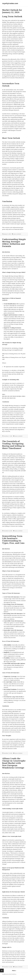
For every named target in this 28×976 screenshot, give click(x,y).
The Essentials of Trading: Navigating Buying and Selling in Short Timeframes (13, 445)
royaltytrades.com (10, 3)
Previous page (2, 970)
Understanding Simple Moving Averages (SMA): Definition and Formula (14, 243)
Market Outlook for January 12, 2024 (12, 11)
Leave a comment (17, 234)
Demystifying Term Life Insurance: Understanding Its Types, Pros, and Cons (13, 539)
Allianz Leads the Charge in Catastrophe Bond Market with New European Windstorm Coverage (14, 763)
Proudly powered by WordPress (9, 974)
